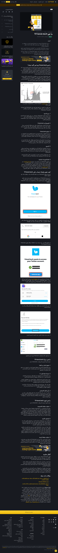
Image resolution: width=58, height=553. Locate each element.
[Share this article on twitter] (12, 11)
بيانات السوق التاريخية (20, 525)
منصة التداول (32, 519)
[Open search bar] (15, 2)
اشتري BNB (10, 530)
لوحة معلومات (44, 103)
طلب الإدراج (32, 536)
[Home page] (51, 2)
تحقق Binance (21, 537)
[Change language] (4, 2)
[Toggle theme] (2, 2)
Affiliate (21, 521)
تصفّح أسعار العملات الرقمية (8, 520)
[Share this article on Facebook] (9, 11)
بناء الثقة (43, 529)
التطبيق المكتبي (20, 520)
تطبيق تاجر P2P (31, 535)
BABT (33, 528)
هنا (29, 495)
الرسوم (22, 535)
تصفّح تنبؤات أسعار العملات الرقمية (7, 525)
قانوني (43, 525)
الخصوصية (43, 528)
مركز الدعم (21, 532)
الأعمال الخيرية (32, 530)
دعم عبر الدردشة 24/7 (20, 531)
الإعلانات (43, 521)
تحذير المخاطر (29, 501)
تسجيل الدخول (13, 1)
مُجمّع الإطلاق (32, 526)
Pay (33, 521)
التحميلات (21, 519)
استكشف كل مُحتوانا (30, 512)
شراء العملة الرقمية (31, 520)
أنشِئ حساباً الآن (7, 78)
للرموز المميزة (45, 166)
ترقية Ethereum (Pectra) (8, 524)
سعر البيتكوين (10, 521)
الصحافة (43, 524)
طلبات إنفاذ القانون (20, 541)
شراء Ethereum (9, 534)
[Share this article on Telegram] (6, 11)
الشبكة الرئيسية (34, 279)
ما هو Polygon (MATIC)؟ (44, 481)
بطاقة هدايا (32, 525)
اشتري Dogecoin (9, 533)
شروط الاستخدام (35, 501)
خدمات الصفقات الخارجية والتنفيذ (18, 524)
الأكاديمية (32, 524)
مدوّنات (43, 530)
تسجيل (8, 1)
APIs (22, 536)
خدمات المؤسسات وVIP (30, 537)
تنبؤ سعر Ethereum (9, 528)
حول (43, 519)
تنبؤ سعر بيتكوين (9, 526)
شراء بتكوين (10, 529)
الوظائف (43, 520)
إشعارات (43, 534)
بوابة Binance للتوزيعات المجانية (18, 540)
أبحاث (33, 529)
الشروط (43, 526)
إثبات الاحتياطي (21, 526)
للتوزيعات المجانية (27, 161)
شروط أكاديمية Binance (49, 548)
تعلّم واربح (10, 519)
